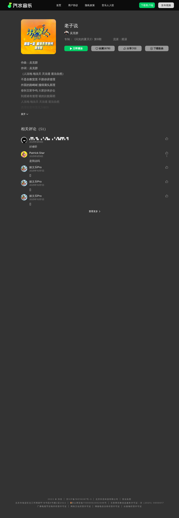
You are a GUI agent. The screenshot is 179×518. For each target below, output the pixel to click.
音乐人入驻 (108, 5)
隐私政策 (90, 5)
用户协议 (73, 5)
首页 (58, 5)
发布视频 (166, 5)
